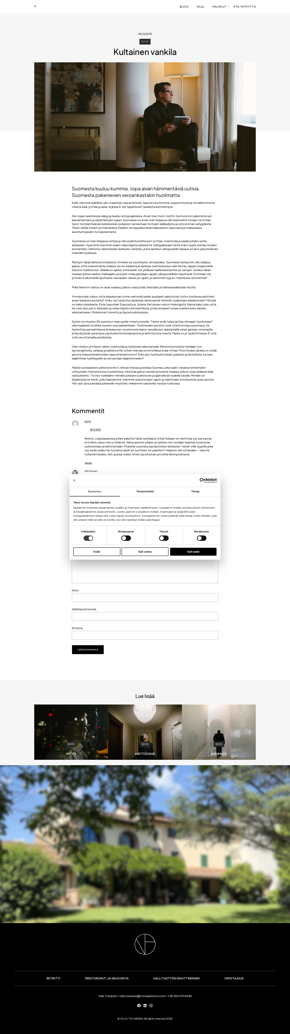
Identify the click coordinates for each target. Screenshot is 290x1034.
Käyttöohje (145, 754)
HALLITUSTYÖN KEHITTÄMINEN (176, 978)
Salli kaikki (193, 551)
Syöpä (71, 754)
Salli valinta (145, 551)
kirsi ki (88, 421)
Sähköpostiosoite (84, 609)
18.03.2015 (95, 429)
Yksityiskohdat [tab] (145, 491)
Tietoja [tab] (195, 491)
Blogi (184, 6)
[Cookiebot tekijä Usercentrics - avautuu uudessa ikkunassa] (202, 480)
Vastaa (88, 463)
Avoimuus (219, 754)
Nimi (75, 590)
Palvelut (219, 6)
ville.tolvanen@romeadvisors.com (142, 996)
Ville (200, 6)
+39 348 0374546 (180, 996)
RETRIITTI (53, 978)
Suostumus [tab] (95, 491)
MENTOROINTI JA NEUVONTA (107, 978)
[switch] (126, 538)
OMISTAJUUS (234, 978)
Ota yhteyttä (244, 6)
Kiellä (96, 551)
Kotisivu (77, 628)
